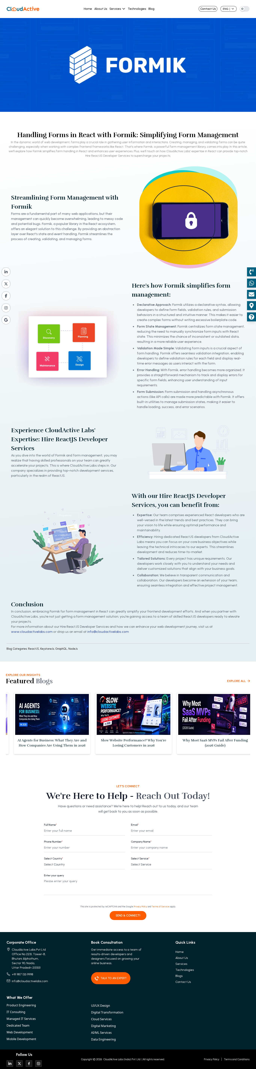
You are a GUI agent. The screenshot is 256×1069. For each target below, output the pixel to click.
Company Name (141, 841)
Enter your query (54, 875)
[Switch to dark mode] (244, 9)
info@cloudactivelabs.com (108, 632)
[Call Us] (251, 271)
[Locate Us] (251, 305)
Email (135, 824)
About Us (100, 9)
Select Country (53, 858)
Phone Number (53, 841)
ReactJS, (34, 648)
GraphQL (61, 648)
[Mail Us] (251, 294)
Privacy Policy (140, 906)
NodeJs (73, 648)
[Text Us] (251, 283)
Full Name (50, 824)
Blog (151, 9)
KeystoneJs (47, 648)
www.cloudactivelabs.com (31, 632)
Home (88, 9)
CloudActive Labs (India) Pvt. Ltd (121, 1059)
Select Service (140, 858)
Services (115, 9)
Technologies (137, 9)
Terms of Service (160, 906)
